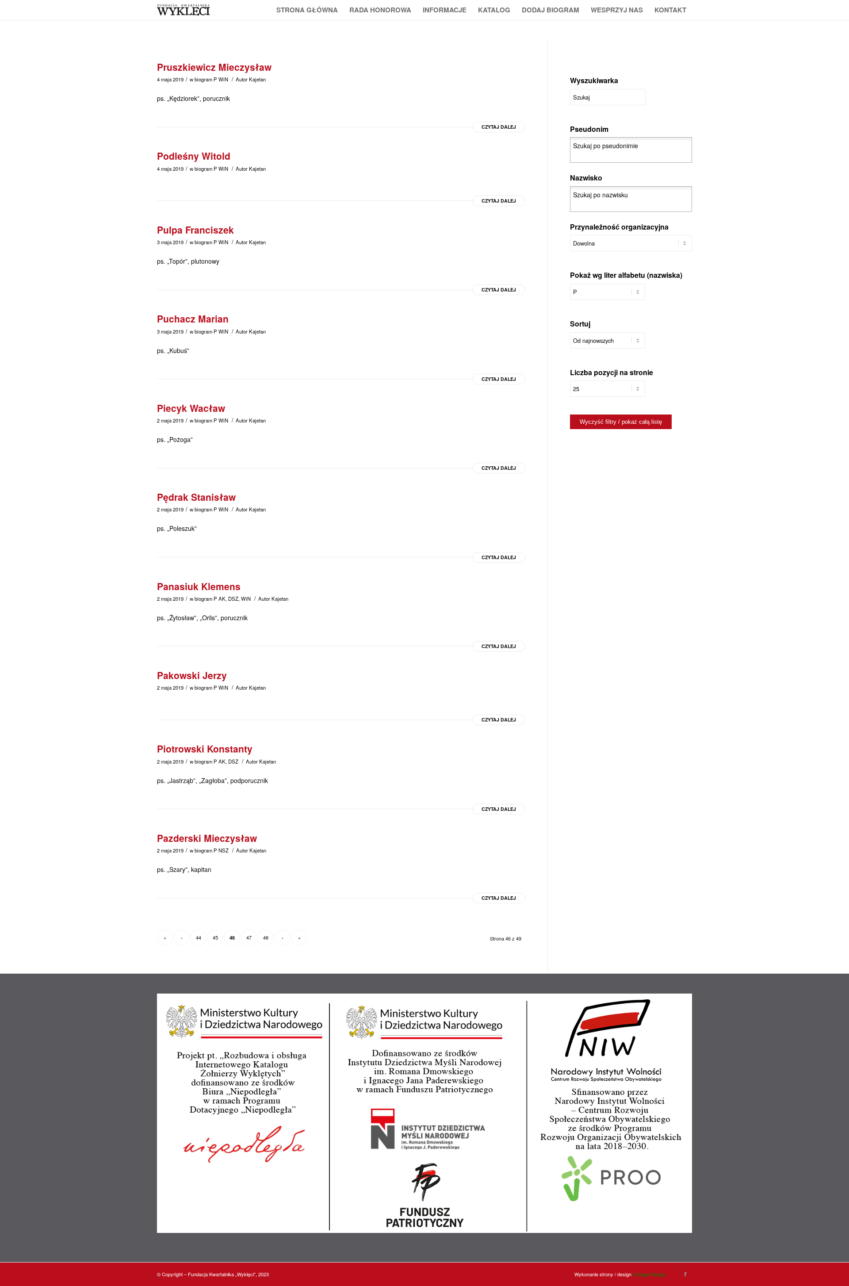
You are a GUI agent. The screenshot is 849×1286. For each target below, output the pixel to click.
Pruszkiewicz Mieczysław (214, 66)
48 (265, 937)
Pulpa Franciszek (195, 229)
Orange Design (649, 1274)
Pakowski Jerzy (192, 675)
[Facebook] (685, 1273)
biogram (203, 79)
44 (198, 937)
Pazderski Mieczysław (207, 838)
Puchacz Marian (193, 318)
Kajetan (257, 79)
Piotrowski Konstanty (204, 748)
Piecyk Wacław (191, 408)
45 (215, 937)
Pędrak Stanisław (196, 496)
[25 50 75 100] (607, 393)
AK (222, 598)
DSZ (233, 598)
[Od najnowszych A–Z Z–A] (607, 344)
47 (249, 937)
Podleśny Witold (193, 155)
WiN (223, 79)
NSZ (223, 850)
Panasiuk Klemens (199, 586)
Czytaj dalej (499, 126)
